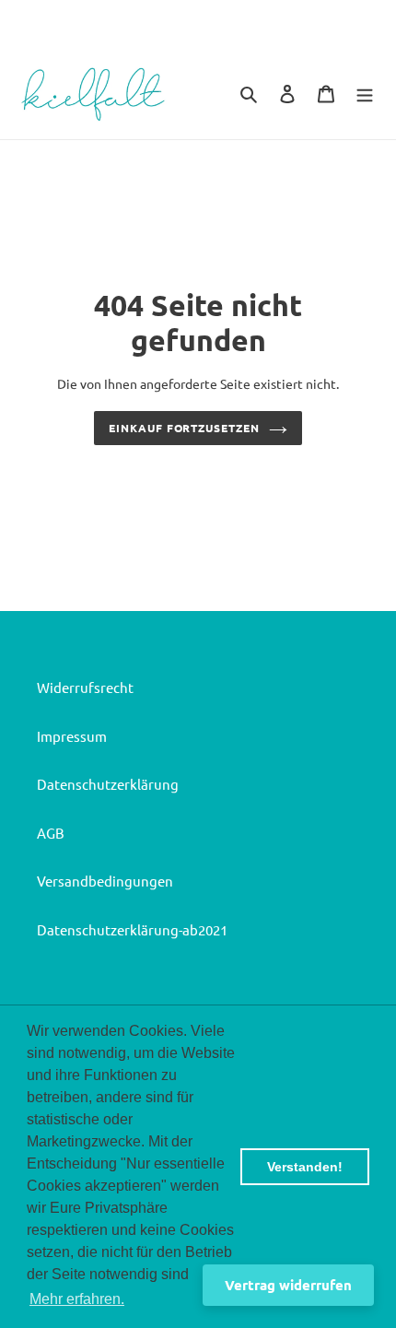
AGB (50, 832)
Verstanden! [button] (305, 1166)
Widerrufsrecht (85, 687)
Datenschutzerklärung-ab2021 (132, 929)
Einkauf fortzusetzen (184, 427)
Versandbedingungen (105, 880)
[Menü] (364, 92)
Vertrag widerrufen (288, 1284)
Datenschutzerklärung (108, 784)
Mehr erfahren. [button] (76, 1299)
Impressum (72, 736)
